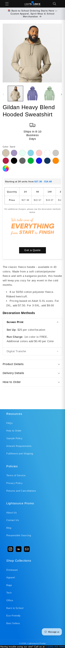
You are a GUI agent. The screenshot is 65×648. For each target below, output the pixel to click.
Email (27, 549)
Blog (8, 527)
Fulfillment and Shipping (19, 453)
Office (9, 600)
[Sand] (6, 153)
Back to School (14, 608)
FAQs (9, 423)
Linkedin (18, 549)
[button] (7, 4)
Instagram (10, 549)
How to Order (13, 430)
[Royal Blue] (39, 161)
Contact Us (12, 520)
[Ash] (56, 153)
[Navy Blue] (47, 161)
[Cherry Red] (6, 161)
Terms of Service (16, 475)
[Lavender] (14, 153)
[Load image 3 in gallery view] (49, 93)
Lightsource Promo (36, 643)
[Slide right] (61, 94)
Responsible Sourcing (18, 535)
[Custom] (6, 168)
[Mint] (22, 153)
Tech (9, 592)
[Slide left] (3, 94)
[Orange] (56, 161)
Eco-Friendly (13, 615)
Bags (9, 585)
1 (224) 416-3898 (55, 646)
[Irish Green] (31, 161)
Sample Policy (14, 438)
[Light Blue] (31, 153)
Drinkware (12, 570)
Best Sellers (13, 623)
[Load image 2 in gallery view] (32, 93)
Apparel (10, 577)
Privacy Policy (14, 483)
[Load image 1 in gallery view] (15, 93)
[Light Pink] (39, 153)
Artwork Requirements (19, 446)
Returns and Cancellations (21, 490)
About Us (11, 512)
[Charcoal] (22, 161)
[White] (47, 153)
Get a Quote (32, 250)
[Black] (14, 161)
